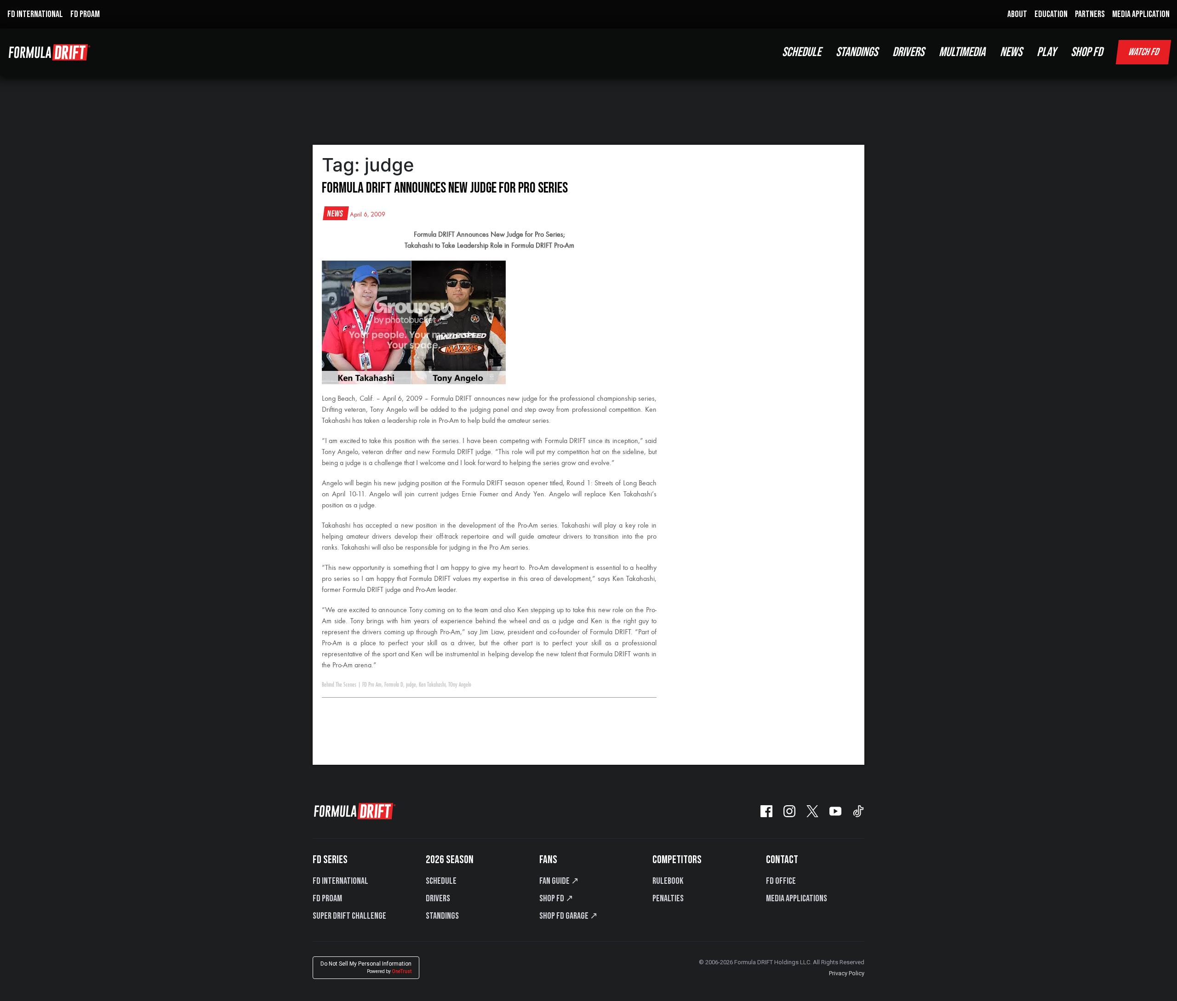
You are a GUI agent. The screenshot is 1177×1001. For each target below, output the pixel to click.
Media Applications (796, 898)
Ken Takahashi (432, 685)
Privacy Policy (846, 973)
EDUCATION (1051, 14)
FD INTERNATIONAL (35, 14)
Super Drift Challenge (349, 915)
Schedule (441, 881)
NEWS (1011, 52)
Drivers (438, 898)
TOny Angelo (459, 685)
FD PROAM (85, 14)
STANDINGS (857, 52)
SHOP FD (1087, 52)
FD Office (781, 881)
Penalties (668, 898)
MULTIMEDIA (962, 52)
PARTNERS (1090, 14)
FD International (340, 881)
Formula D (393, 685)
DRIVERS (908, 52)
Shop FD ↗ (556, 898)
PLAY (1046, 52)
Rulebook (667, 881)
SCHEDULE (801, 52)
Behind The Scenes (339, 685)
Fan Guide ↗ (559, 881)
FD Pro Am (372, 685)
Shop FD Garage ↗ (568, 915)
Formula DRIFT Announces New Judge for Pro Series (445, 188)
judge (411, 685)
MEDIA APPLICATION (1141, 14)
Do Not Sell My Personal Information (365, 967)
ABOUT (1017, 14)
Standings (442, 915)
